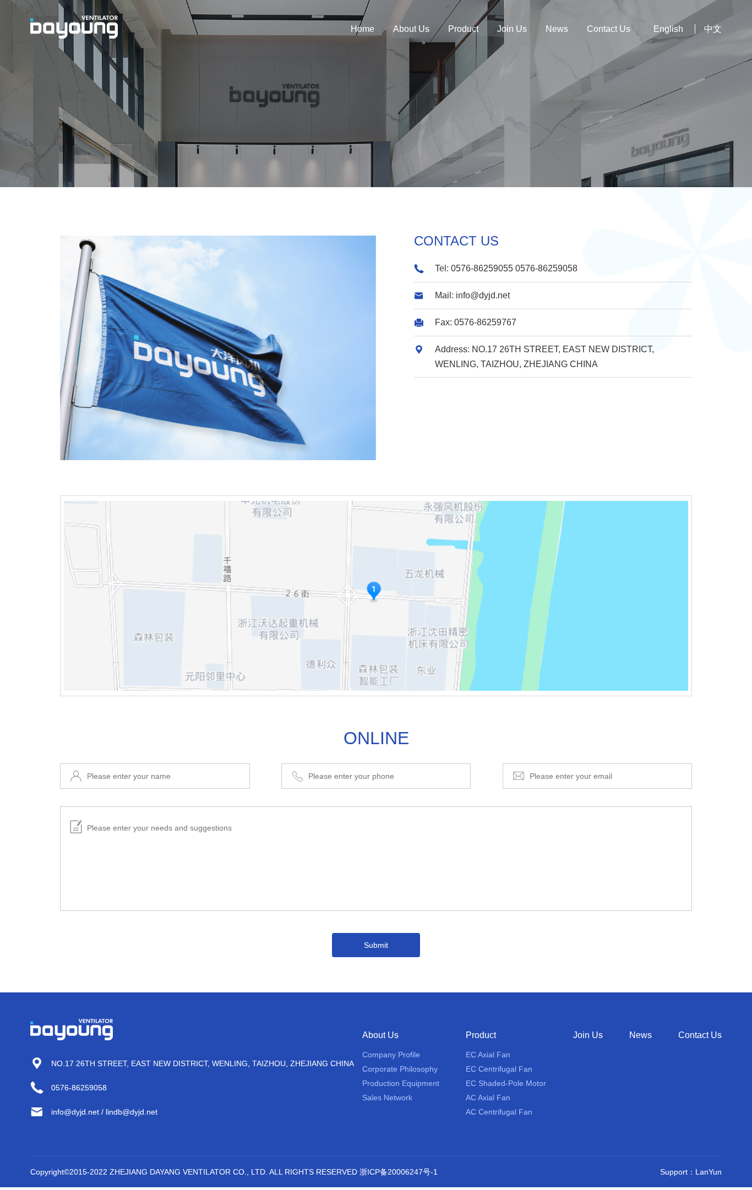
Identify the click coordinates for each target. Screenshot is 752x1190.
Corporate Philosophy (400, 1069)
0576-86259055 (482, 268)
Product (463, 29)
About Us (411, 29)
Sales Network (387, 1097)
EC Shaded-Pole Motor (506, 1083)
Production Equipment (400, 1083)
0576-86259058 (546, 268)
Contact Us (608, 29)
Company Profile (391, 1054)
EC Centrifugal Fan (499, 1069)
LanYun (708, 1171)
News (557, 29)
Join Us (512, 29)
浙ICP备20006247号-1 (398, 1171)
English (668, 29)
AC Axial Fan (488, 1097)
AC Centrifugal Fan (499, 1111)
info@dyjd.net (483, 295)
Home (362, 29)
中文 (713, 29)
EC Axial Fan (488, 1054)
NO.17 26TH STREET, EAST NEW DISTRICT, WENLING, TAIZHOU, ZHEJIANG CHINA (202, 1063)
